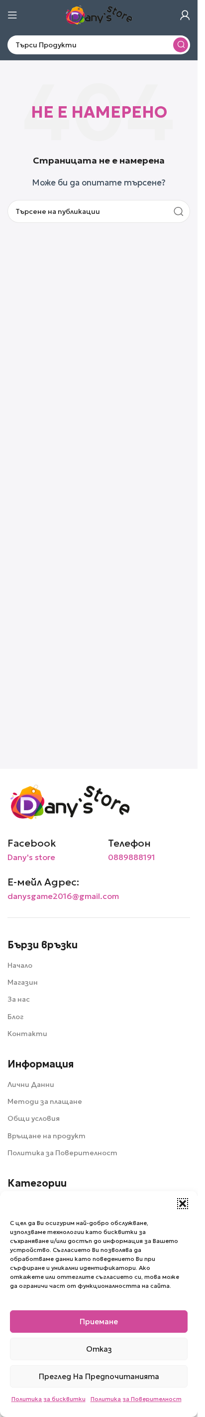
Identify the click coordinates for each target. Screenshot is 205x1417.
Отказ (99, 1349)
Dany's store (31, 857)
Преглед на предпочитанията (99, 1376)
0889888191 (131, 857)
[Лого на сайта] (99, 14)
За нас (18, 999)
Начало (19, 965)
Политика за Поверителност (136, 1399)
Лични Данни (30, 1084)
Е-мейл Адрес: (43, 882)
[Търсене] (180, 44)
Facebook (31, 843)
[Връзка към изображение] (69, 801)
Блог (15, 1016)
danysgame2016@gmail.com (63, 896)
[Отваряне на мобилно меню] (12, 15)
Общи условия (33, 1118)
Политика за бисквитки (48, 1399)
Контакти (27, 1033)
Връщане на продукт (46, 1135)
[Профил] (185, 15)
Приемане (99, 1321)
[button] (183, 1204)
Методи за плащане (44, 1101)
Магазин (22, 982)
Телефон (129, 843)
